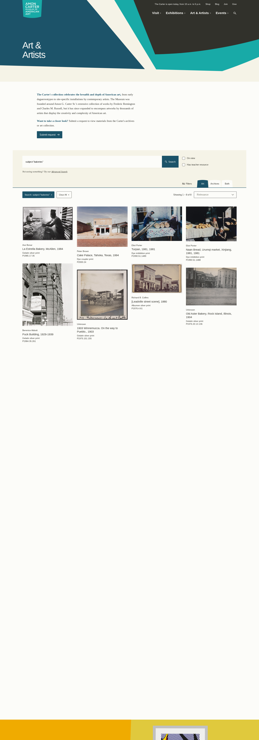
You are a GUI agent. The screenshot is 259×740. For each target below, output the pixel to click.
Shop (207, 4)
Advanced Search (59, 171)
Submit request (47, 134)
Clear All (64, 195)
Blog (217, 4)
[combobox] (92, 162)
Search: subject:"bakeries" (38, 195)
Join (226, 4)
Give (234, 4)
